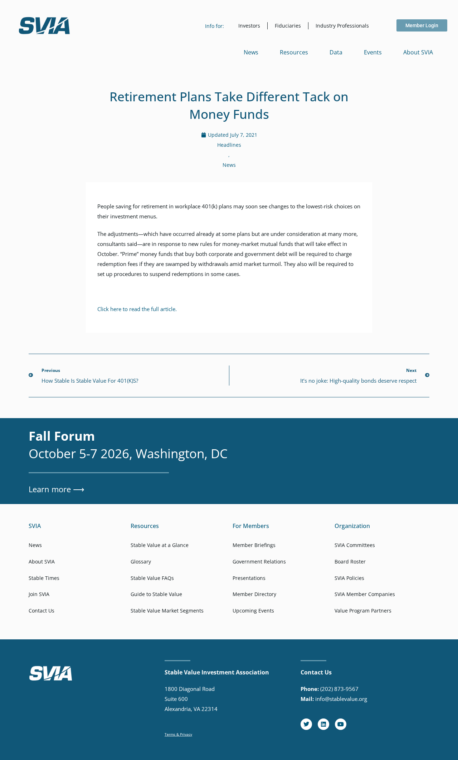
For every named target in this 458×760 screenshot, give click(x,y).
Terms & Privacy (178, 734)
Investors (249, 25)
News (251, 52)
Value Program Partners (363, 610)
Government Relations (259, 561)
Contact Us (41, 610)
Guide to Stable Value (156, 594)
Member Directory (254, 594)
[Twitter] (306, 724)
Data (336, 52)
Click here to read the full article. (137, 309)
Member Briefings (254, 545)
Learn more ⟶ (56, 489)
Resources (294, 52)
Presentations (249, 578)
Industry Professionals (342, 25)
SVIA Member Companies (365, 594)
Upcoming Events (253, 610)
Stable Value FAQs (152, 578)
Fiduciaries (288, 25)
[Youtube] (340, 724)
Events (373, 52)
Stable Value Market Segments (167, 610)
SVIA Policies (349, 578)
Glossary (141, 561)
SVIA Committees (355, 545)
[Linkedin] (323, 724)
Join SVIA (39, 594)
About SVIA (418, 52)
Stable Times (44, 578)
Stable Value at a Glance (160, 545)
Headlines (229, 144)
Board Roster (350, 561)
